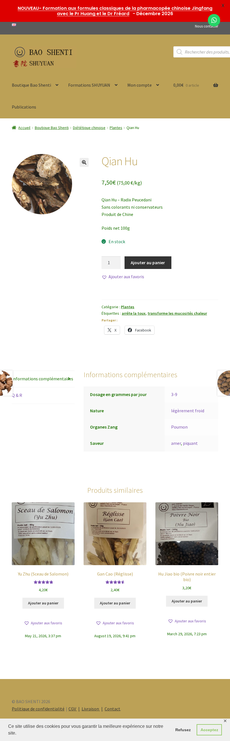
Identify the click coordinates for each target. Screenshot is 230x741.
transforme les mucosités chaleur (177, 313)
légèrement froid (187, 410)
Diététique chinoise (89, 127)
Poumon (179, 427)
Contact (112, 709)
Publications (24, 107)
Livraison (91, 709)
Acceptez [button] (209, 730)
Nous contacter (206, 26)
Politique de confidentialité (38, 709)
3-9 (174, 394)
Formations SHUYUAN (89, 85)
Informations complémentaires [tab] (42, 378)
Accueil (24, 127)
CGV (72, 709)
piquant (190, 443)
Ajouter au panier (148, 262)
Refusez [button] (183, 730)
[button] (84, 162)
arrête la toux (134, 313)
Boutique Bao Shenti (31, 85)
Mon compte (139, 85)
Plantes (116, 127)
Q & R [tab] (17, 395)
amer (176, 443)
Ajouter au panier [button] (43, 603)
